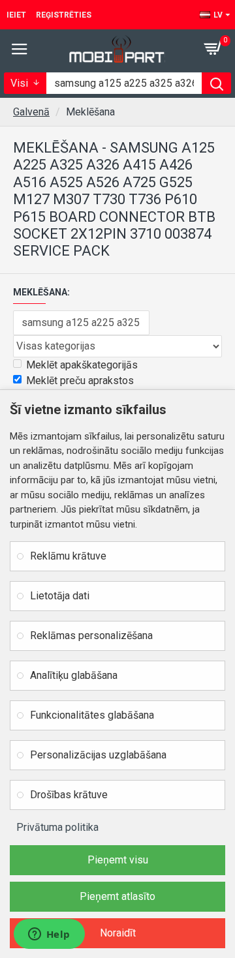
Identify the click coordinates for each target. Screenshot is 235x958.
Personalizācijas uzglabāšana (98, 755)
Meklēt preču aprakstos (80, 380)
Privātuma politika (57, 827)
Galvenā (31, 112)
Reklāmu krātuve (68, 556)
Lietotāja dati (59, 596)
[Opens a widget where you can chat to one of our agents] (49, 935)
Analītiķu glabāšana (74, 675)
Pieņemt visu (117, 860)
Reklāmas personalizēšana (91, 635)
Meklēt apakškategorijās (82, 365)
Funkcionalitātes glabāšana (92, 715)
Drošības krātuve (69, 794)
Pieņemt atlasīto (117, 896)
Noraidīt (118, 933)
